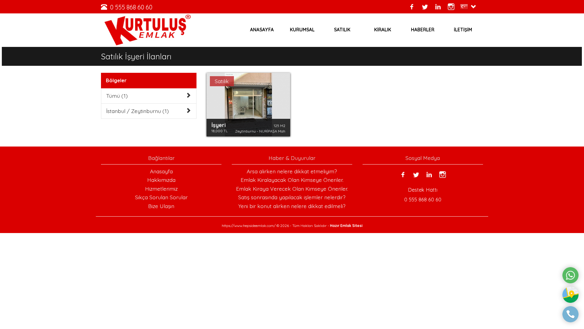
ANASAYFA (262, 30)
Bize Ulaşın (161, 206)
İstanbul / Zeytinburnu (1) (137, 111)
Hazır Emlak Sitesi (346, 225)
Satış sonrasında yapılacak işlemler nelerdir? (292, 197)
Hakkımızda (161, 179)
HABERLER (422, 30)
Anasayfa (161, 171)
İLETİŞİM (463, 30)
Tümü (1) (117, 95)
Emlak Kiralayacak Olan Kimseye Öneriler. (292, 179)
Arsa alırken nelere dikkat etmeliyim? (292, 171)
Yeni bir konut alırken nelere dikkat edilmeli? (292, 206)
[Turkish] (465, 7)
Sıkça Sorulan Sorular (161, 197)
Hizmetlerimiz (161, 188)
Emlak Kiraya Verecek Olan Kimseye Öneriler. (292, 188)
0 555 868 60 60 (131, 7)
